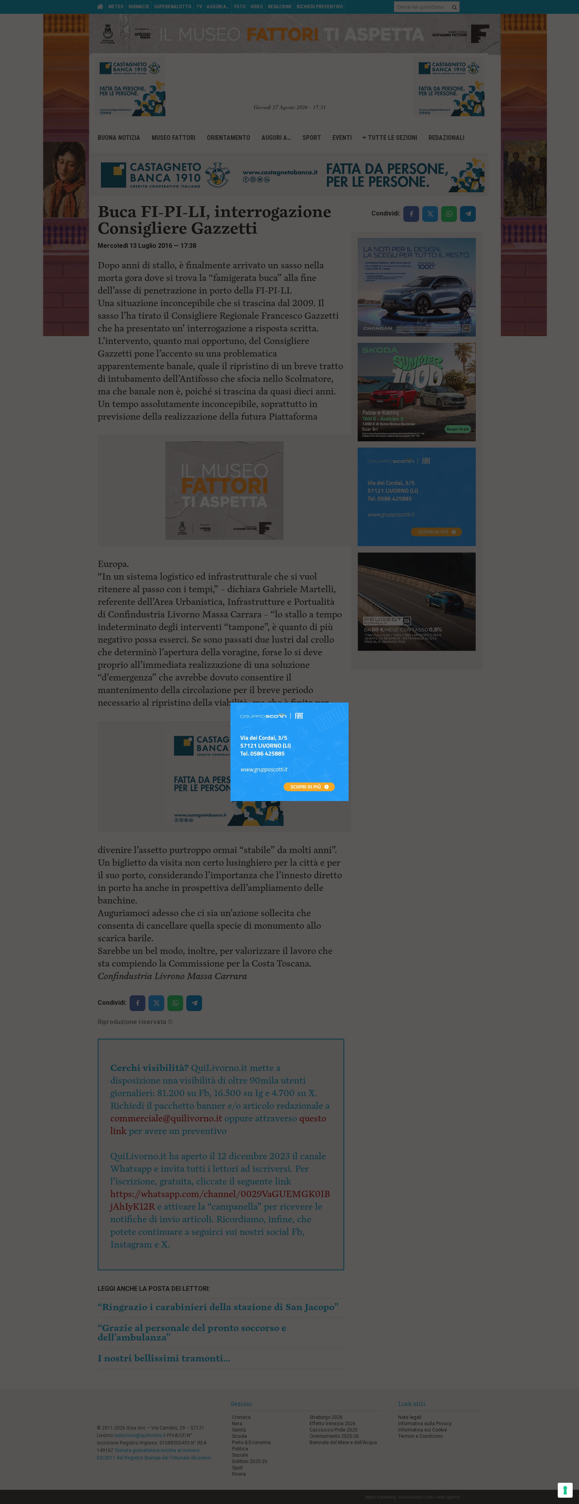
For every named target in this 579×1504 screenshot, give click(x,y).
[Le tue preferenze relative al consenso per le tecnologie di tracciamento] (565, 1490)
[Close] (348, 702)
